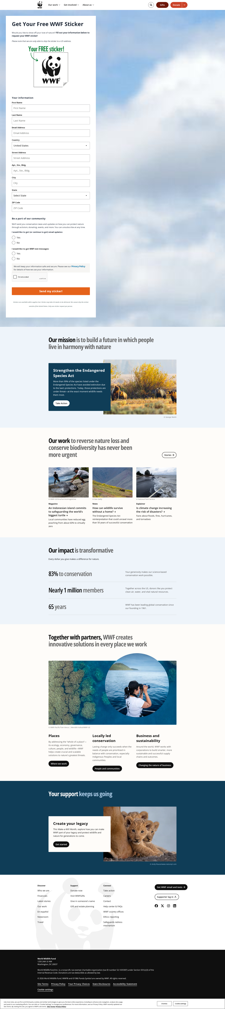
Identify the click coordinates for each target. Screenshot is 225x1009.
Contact (107, 901)
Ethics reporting (111, 916)
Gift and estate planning (82, 906)
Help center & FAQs (112, 906)
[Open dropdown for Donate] (185, 5)
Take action (109, 890)
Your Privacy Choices (79, 983)
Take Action (61, 403)
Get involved (70, 5)
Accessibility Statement (125, 983)
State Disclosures (101, 983)
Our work (53, 5)
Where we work (59, 763)
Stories (167, 455)
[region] (112, 1004)
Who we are (43, 890)
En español (43, 911)
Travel (40, 922)
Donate (176, 5)
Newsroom (43, 916)
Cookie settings (45, 989)
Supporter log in (165, 896)
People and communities (107, 768)
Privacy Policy (58, 983)
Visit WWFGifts (77, 895)
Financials (42, 895)
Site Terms (43, 983)
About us (87, 5)
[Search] (151, 5)
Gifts (162, 5)
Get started (61, 844)
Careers (107, 895)
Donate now (76, 890)
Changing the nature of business (155, 765)
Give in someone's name (82, 901)
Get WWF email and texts (169, 887)
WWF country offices (113, 911)
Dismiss (164, 1003)
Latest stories (44, 901)
